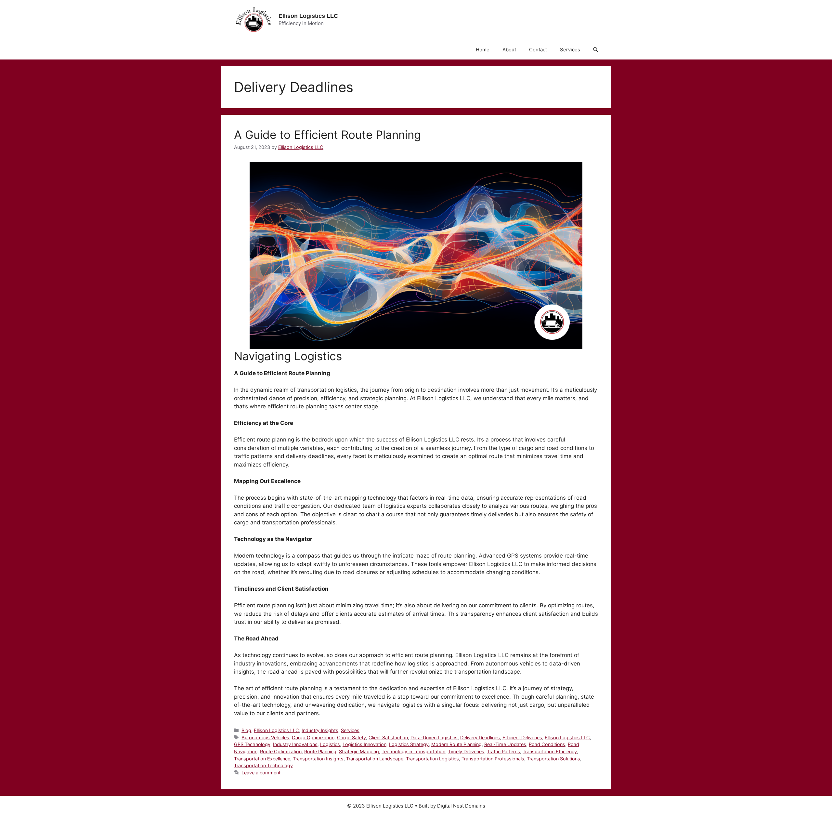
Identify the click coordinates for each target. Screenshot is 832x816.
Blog (246, 730)
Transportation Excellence (262, 758)
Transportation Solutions (553, 758)
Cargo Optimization (313, 737)
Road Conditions (547, 744)
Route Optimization (281, 751)
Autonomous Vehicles (265, 737)
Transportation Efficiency (550, 751)
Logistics (330, 744)
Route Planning (320, 751)
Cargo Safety (351, 737)
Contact (538, 49)
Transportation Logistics (432, 758)
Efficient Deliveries (522, 737)
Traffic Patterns (503, 751)
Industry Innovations (295, 744)
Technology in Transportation (413, 751)
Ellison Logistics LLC (308, 16)
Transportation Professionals (493, 758)
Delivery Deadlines (480, 737)
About (509, 49)
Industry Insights (320, 730)
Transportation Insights (318, 758)
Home (482, 49)
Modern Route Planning (456, 744)
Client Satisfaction (388, 737)
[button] (595, 49)
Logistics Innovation (364, 744)
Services (570, 49)
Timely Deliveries (466, 751)
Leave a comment (260, 772)
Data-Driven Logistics (434, 737)
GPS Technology (252, 744)
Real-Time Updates (505, 744)
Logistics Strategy (409, 744)
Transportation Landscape (374, 758)
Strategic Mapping (359, 751)
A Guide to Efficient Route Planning (327, 134)
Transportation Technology (263, 765)
